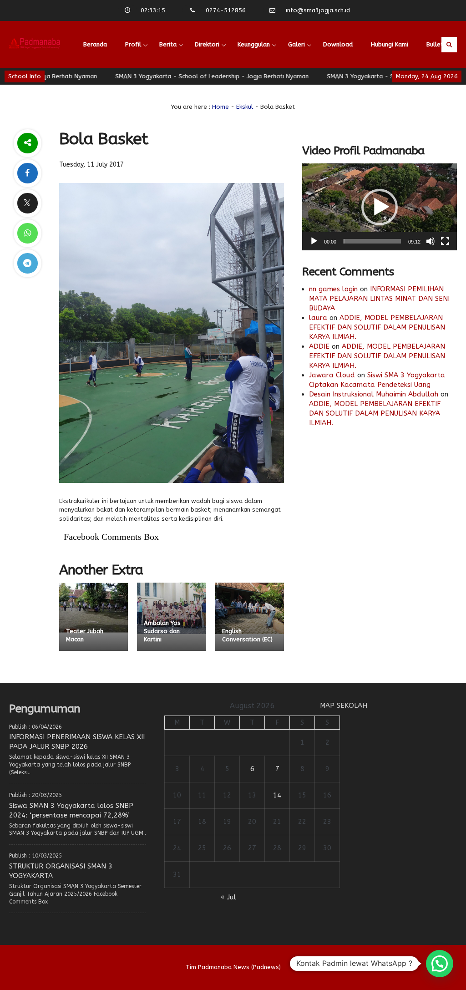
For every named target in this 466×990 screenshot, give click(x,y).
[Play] (314, 241)
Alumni (183, 91)
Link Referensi (102, 91)
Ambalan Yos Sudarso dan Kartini (162, 631)
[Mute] (430, 241)
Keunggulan (254, 44)
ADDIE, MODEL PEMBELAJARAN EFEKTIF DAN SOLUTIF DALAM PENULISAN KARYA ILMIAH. (377, 327)
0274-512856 (226, 10)
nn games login (333, 289)
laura (318, 318)
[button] (379, 207)
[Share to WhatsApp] (27, 233)
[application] (379, 206)
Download (338, 44)
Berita (168, 44)
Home (220, 106)
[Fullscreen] (445, 241)
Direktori (207, 44)
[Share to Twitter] (27, 203)
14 (277, 795)
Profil (133, 44)
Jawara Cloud (332, 375)
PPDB (148, 91)
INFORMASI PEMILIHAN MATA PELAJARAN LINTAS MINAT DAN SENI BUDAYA (379, 298)
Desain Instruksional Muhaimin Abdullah (373, 394)
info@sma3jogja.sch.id (318, 10)
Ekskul (244, 106)
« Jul (228, 897)
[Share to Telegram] (27, 263)
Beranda (95, 44)
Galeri (296, 44)
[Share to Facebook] (27, 173)
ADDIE (319, 346)
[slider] (372, 241)
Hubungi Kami (389, 44)
